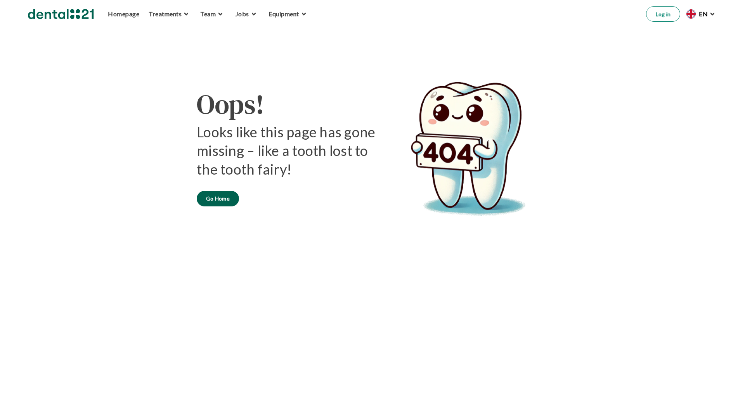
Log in (663, 14)
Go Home (218, 198)
